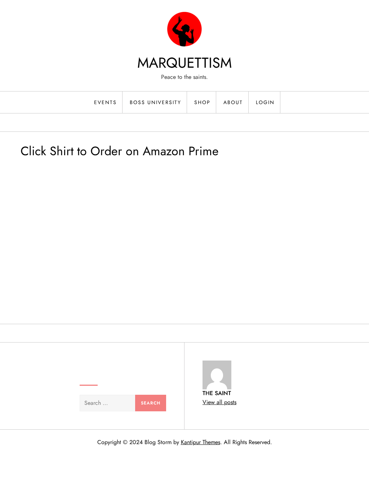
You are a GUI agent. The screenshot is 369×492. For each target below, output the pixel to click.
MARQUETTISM (184, 62)
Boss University (155, 102)
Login (265, 102)
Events (105, 102)
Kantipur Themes (200, 442)
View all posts (219, 402)
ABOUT (233, 102)
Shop (202, 102)
